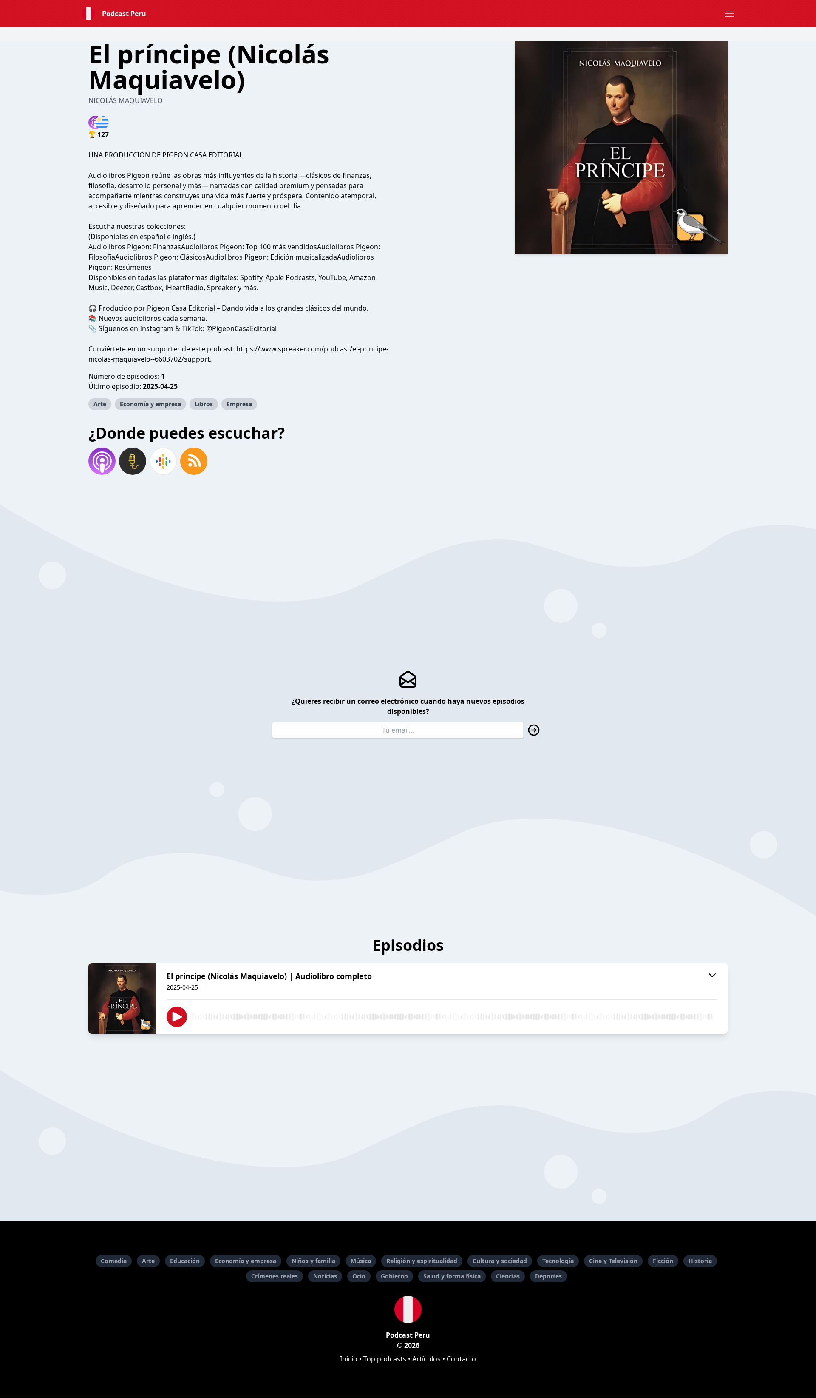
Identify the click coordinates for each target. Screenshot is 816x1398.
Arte (100, 404)
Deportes (548, 1276)
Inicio (348, 1359)
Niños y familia (313, 1261)
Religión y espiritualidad (421, 1261)
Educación (185, 1261)
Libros (204, 404)
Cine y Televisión (613, 1261)
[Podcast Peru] (408, 1309)
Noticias (325, 1276)
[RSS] (193, 461)
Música (361, 1261)
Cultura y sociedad (500, 1261)
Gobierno (394, 1276)
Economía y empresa (150, 404)
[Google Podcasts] (163, 461)
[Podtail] (132, 461)
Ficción (663, 1261)
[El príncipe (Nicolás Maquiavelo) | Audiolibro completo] (122, 998)
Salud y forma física (452, 1276)
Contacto (461, 1359)
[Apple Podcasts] (102, 461)
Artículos (426, 1359)
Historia (700, 1261)
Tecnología (558, 1261)
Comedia (114, 1261)
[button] (729, 14)
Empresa (239, 404)
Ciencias (508, 1276)
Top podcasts (384, 1359)
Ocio (359, 1276)
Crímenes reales (274, 1276)
